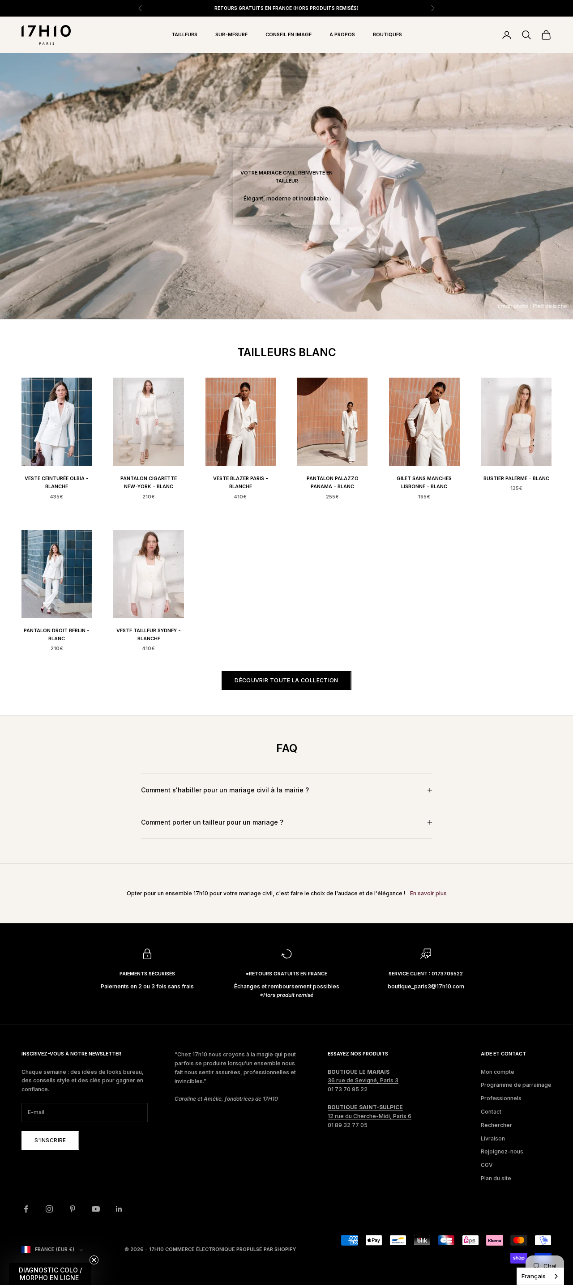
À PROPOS (342, 35)
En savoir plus (428, 893)
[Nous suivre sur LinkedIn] (119, 1208)
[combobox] (540, 1276)
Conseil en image (288, 35)
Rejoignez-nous (502, 1151)
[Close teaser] (94, 1259)
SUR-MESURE (231, 35)
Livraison (493, 1138)
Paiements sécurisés (147, 974)
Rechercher (496, 1125)
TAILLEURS (184, 35)
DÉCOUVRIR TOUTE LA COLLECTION (286, 680)
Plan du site (496, 1178)
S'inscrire (50, 1140)
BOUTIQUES (387, 35)
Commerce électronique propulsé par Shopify (230, 1249)
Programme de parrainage (516, 1084)
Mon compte (497, 1071)
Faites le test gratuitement (371, 8)
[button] (50, 1274)
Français (534, 1276)
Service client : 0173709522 (426, 974)
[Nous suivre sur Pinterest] (72, 1208)
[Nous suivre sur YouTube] (95, 1208)
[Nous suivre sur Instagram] (49, 1208)
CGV (487, 1165)
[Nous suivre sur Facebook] (25, 1208)
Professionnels (501, 1098)
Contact (491, 1111)
